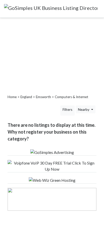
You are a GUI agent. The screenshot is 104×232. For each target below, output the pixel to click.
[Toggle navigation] (7, 14)
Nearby (84, 109)
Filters (67, 109)
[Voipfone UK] (52, 165)
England (26, 97)
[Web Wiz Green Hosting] (52, 179)
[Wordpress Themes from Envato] (52, 198)
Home (12, 97)
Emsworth (43, 97)
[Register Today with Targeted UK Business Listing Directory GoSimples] (52, 151)
